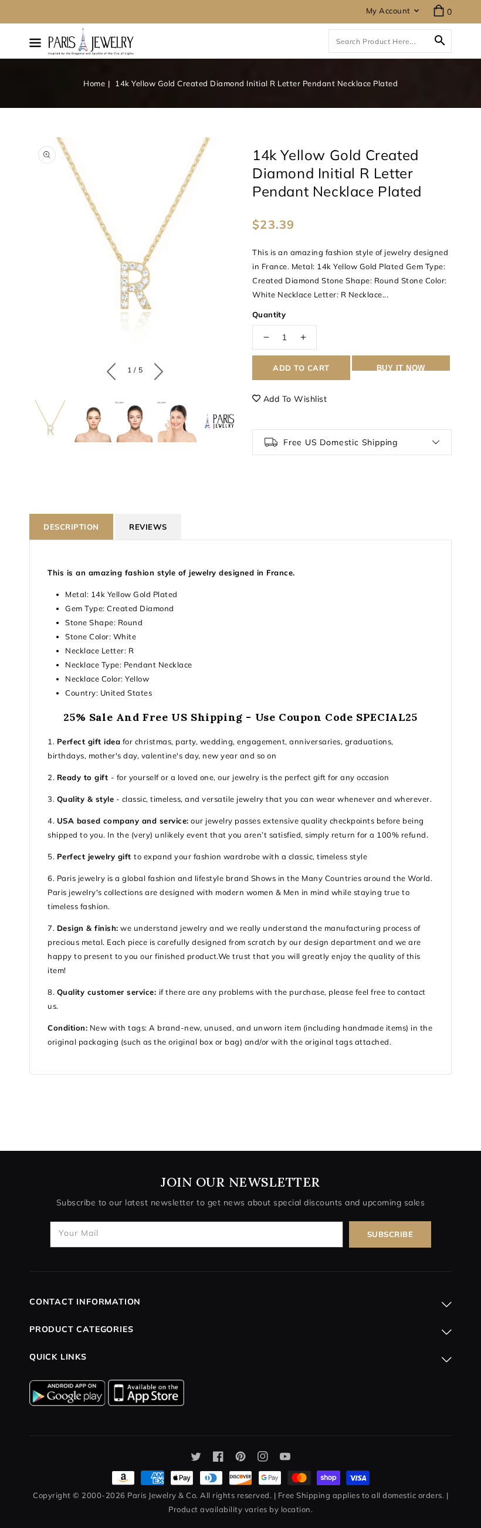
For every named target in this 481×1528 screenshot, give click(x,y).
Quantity (269, 314)
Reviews (148, 526)
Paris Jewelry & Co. (162, 1495)
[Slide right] (155, 369)
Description (71, 526)
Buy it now (401, 367)
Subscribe (390, 1234)
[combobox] (390, 41)
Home (94, 83)
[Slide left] (114, 369)
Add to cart (301, 367)
